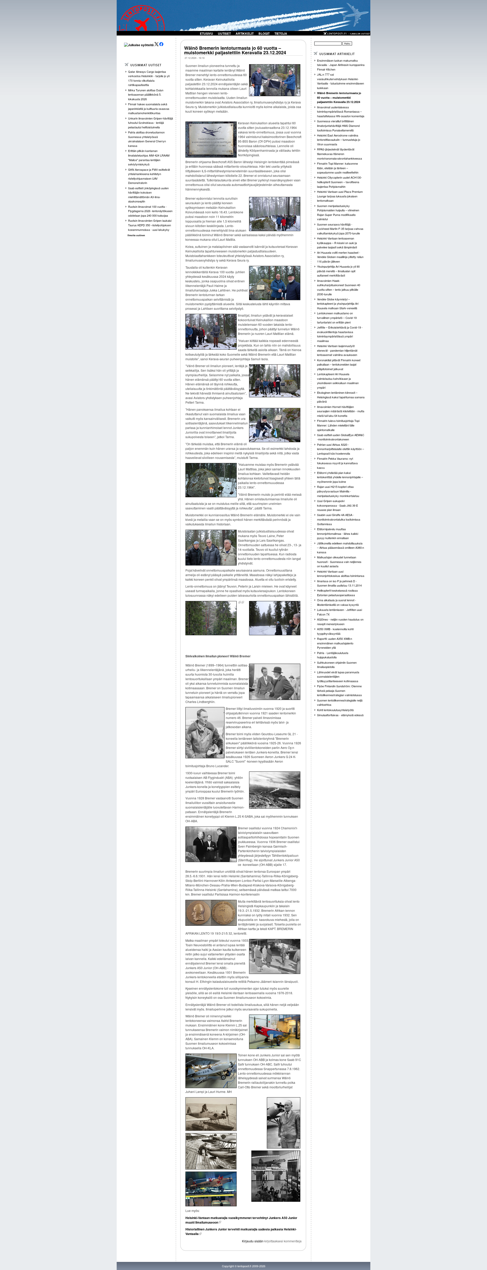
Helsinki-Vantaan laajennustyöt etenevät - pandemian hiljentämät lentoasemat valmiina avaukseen (337, 350)
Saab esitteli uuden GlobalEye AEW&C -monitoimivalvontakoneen (340, 437)
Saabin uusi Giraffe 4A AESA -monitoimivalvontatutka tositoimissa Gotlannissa (338, 519)
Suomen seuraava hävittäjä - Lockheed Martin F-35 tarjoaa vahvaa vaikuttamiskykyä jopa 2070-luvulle (340, 228)
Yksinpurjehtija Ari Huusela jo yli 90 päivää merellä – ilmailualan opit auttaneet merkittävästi (338, 270)
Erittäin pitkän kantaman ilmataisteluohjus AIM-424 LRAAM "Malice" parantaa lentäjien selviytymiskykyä (148, 157)
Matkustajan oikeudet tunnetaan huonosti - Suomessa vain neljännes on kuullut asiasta (339, 561)
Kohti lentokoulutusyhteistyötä (335, 710)
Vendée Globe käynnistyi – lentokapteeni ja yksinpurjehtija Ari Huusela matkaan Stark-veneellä (337, 303)
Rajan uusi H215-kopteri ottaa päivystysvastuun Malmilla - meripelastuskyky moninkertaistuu (338, 491)
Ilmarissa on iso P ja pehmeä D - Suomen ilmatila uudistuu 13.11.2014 (339, 583)
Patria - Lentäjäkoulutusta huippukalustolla (332, 655)
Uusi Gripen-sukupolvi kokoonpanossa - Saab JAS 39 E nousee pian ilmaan (337, 505)
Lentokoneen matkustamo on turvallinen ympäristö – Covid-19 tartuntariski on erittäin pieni (337, 317)
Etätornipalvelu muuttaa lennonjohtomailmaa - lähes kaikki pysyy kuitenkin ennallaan (337, 533)
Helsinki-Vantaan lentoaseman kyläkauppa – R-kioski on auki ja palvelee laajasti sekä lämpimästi (337, 242)
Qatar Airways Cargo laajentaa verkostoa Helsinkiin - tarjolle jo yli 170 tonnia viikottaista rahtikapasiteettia (148, 78)
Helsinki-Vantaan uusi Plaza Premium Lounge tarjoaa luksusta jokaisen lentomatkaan (340, 196)
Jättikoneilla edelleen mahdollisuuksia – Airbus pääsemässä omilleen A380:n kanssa (340, 547)
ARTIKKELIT (245, 33)
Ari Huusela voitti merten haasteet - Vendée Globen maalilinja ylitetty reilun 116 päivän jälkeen (340, 256)
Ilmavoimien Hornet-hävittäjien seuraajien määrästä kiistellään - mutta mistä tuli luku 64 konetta (340, 411)
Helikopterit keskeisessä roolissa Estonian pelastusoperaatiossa (337, 592)
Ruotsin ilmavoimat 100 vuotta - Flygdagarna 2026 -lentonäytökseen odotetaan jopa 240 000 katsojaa (150, 210)
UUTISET (224, 33)
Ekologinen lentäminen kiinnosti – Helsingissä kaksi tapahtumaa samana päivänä (340, 396)
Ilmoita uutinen (136, 235)
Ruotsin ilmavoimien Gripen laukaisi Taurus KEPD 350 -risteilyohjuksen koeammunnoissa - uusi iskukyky (149, 224)
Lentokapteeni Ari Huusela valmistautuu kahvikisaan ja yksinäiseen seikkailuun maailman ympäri (338, 380)
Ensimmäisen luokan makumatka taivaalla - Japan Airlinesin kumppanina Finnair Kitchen (340, 64)
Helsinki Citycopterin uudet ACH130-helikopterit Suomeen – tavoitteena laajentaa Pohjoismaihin (339, 181)
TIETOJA (280, 33)
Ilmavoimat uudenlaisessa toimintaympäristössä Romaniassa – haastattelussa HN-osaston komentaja (340, 111)
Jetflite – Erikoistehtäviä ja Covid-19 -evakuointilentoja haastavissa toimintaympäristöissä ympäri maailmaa (340, 334)
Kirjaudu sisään (253, 1241)
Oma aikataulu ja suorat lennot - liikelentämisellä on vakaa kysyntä (338, 602)
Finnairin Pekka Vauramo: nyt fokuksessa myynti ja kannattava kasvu (337, 462)
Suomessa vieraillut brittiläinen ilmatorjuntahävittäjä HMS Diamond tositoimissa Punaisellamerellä (338, 125)
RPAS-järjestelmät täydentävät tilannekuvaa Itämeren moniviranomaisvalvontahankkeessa (339, 153)
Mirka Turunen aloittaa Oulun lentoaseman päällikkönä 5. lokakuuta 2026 (145, 94)
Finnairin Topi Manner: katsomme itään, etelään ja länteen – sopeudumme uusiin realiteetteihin (337, 167)
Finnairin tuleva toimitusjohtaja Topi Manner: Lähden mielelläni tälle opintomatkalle (338, 425)
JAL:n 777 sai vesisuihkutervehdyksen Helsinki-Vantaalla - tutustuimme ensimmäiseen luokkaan (340, 81)
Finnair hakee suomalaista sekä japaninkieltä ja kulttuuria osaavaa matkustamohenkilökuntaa (148, 108)
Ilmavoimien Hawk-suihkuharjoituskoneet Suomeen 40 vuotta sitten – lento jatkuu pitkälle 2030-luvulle (338, 287)
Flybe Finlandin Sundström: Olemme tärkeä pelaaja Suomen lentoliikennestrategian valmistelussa (339, 690)
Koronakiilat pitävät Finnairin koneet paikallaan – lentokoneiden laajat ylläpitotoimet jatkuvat (338, 364)
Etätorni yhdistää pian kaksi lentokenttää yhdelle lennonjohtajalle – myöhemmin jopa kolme (340, 477)
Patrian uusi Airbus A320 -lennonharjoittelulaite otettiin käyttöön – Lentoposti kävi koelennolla (340, 448)
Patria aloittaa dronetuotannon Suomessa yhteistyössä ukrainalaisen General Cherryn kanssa (147, 139)
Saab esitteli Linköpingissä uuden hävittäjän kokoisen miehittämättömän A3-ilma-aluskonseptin (148, 194)
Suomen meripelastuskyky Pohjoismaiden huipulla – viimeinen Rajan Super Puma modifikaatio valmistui (338, 212)
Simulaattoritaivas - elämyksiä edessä (340, 715)
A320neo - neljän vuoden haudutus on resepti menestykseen (340, 621)
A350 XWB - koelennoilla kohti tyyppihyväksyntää (335, 631)
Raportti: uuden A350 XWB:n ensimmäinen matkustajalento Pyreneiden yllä (335, 643)
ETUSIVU (206, 33)
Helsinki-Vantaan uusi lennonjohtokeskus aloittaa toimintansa (340, 573)
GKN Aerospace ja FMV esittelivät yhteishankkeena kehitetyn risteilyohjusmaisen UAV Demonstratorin (149, 176)
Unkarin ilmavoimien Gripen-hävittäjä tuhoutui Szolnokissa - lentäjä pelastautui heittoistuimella (150, 122)
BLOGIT (264, 33)
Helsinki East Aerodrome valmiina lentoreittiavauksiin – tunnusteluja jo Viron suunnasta (338, 139)
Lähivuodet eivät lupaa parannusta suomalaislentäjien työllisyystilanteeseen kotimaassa (338, 676)
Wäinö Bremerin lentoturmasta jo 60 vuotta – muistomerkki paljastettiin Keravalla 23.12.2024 (235, 50)
